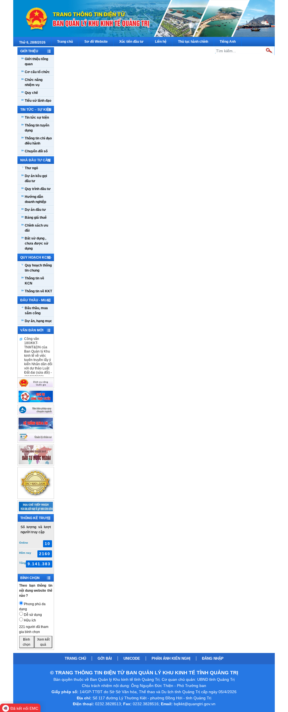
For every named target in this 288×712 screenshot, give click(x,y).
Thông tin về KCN (34, 280)
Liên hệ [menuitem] (160, 42)
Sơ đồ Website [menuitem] (96, 42)
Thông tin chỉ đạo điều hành (38, 140)
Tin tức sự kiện (37, 117)
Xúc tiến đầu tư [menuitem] (131, 42)
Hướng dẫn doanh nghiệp (35, 199)
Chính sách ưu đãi (36, 227)
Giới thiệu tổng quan (36, 61)
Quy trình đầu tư (38, 189)
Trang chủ (75, 658)
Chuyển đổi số (36, 151)
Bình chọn (26, 642)
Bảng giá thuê (36, 218)
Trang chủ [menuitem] (65, 42)
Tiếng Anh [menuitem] (228, 42)
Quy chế (31, 93)
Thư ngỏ (31, 168)
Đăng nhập (213, 658)
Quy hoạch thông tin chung (38, 267)
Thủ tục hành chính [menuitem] (193, 42)
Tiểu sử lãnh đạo (38, 101)
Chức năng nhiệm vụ (33, 82)
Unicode (131, 658)
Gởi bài (105, 658)
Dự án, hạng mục (38, 321)
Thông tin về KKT (38, 291)
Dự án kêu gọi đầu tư (36, 178)
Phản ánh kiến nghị (171, 658)
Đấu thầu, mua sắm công (36, 310)
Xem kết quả (43, 642)
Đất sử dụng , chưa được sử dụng (36, 243)
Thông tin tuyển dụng (37, 127)
